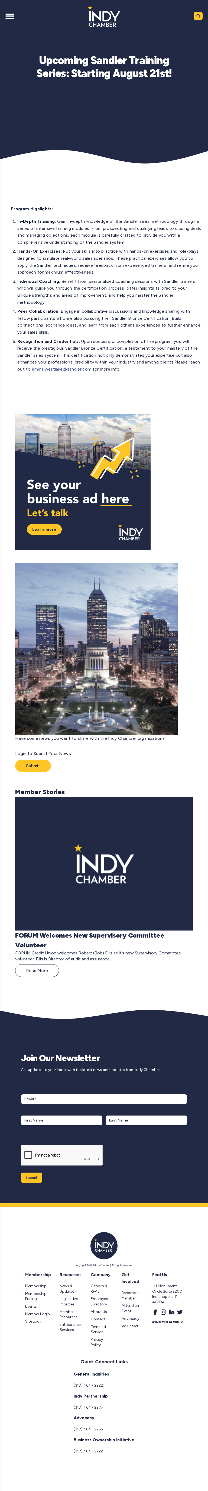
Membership (36, 1286)
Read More (37, 970)
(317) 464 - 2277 (88, 1407)
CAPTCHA (31, 1139)
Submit (33, 765)
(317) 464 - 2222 (88, 1385)
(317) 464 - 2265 (88, 1429)
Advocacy (130, 1318)
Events (31, 1306)
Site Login (34, 1321)
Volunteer (130, 1326)
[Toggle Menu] (9, 16)
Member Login (37, 1314)
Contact (98, 1319)
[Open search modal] (198, 16)
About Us (99, 1312)
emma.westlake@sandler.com (61, 369)
